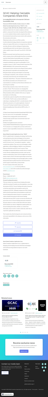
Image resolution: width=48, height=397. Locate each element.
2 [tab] (22, 332)
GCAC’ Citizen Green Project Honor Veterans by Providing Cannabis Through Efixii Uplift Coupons (35, 317)
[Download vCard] (15, 259)
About (25, 373)
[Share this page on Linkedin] (12, 275)
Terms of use (41, 389)
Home (25, 366)
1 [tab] (20, 332)
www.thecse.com (11, 170)
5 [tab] (27, 332)
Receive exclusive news (29, 380)
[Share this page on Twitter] (8, 275)
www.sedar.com (6, 168)
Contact (26, 378)
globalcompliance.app (28, 384)
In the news (26, 371)
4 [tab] (25, 332)
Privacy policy (35, 389)
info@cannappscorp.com (11, 178)
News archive (27, 369)
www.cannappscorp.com (8, 166)
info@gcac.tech (8, 265)
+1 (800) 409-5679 (8, 266)
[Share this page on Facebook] (16, 275)
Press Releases (6, 284)
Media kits (26, 376)
